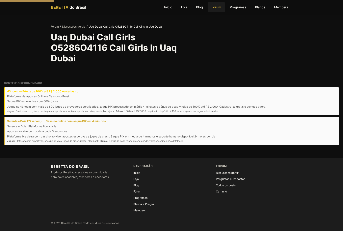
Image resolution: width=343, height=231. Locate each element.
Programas (238, 7)
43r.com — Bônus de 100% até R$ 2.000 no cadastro (42, 91)
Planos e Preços (143, 204)
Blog (199, 7)
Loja (184, 7)
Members (281, 7)
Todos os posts (226, 185)
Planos (260, 7)
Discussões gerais (73, 26)
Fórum (216, 7)
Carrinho (221, 191)
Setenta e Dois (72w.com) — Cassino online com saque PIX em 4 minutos (56, 121)
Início (168, 7)
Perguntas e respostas (230, 179)
